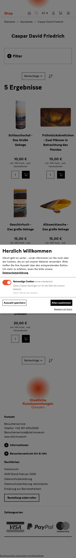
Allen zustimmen (61, 302)
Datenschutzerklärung (15, 272)
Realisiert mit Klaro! (63, 309)
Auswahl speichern (14, 302)
